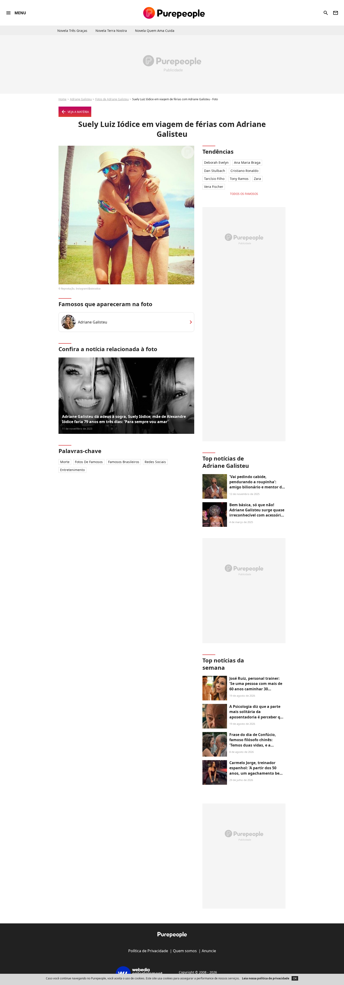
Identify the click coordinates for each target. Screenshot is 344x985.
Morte (65, 462)
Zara (257, 178)
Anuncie (209, 950)
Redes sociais (155, 462)
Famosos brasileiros (123, 462)
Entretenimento (72, 470)
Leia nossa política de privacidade (265, 978)
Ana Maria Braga (247, 162)
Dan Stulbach (214, 170)
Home (62, 99)
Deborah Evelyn (216, 162)
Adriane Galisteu (81, 99)
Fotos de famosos (89, 462)
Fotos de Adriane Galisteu (112, 99)
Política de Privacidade (148, 950)
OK (295, 978)
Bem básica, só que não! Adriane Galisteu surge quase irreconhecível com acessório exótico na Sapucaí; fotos (256, 512)
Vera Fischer (213, 186)
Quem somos (185, 950)
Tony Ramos (239, 178)
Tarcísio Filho (214, 178)
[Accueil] (174, 13)
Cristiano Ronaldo (244, 170)
